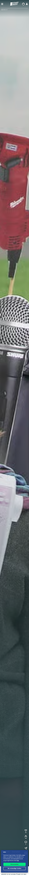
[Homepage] (14, 3)
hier (18, 860)
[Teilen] (26, 848)
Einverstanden (15, 864)
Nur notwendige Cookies (14, 868)
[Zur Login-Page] (27, 4)
